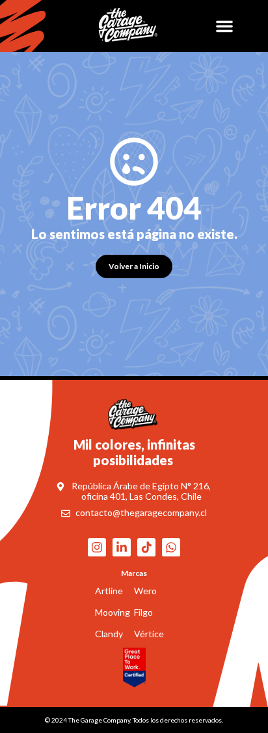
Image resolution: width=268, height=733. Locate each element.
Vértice (149, 633)
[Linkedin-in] (122, 547)
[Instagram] (97, 547)
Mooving (112, 612)
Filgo (143, 612)
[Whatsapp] (171, 547)
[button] (224, 26)
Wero (145, 590)
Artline (109, 590)
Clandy (109, 633)
